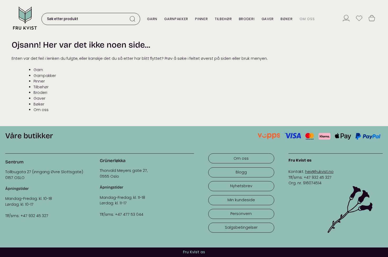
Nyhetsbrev (241, 186)
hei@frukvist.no (319, 171)
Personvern (241, 213)
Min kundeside (241, 200)
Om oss (307, 18)
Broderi (247, 18)
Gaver (268, 18)
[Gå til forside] (25, 30)
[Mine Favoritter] (359, 18)
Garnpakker (176, 18)
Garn (152, 18)
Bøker (286, 18)
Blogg (241, 172)
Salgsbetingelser (241, 227)
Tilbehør (223, 18)
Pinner (201, 18)
